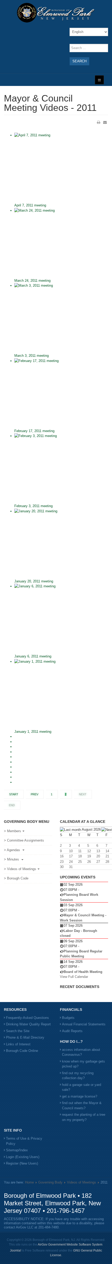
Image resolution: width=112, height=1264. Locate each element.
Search (79, 61)
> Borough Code (16, 878)
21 (107, 856)
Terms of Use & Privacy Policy (24, 1141)
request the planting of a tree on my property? (83, 1117)
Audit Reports (72, 1031)
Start (13, 794)
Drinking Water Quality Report (28, 1024)
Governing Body (50, 1182)
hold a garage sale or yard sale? (81, 1087)
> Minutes (12, 859)
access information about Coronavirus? (81, 1052)
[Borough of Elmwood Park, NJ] (56, 13)
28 (107, 862)
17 (71, 856)
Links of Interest (18, 1044)
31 (71, 867)
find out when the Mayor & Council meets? (82, 1105)
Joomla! (15, 1250)
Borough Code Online (22, 1051)
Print (99, 122)
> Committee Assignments (24, 840)
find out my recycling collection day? (78, 1075)
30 (62, 867)
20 (98, 856)
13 (98, 851)
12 (89, 851)
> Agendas (12, 850)
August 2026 (91, 829)
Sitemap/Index (17, 1150)
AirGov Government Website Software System (70, 1244)
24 (71, 862)
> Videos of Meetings (20, 869)
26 (89, 862)
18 (80, 856)
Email (105, 122)
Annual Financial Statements (83, 1024)
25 (80, 862)
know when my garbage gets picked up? (83, 1063)
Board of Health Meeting (83, 972)
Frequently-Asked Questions (27, 1018)
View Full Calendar (74, 977)
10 (71, 851)
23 (62, 862)
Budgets (68, 1018)
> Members (12, 831)
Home (29, 1182)
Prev (34, 794)
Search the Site (17, 1031)
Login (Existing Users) (22, 1157)
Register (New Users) (22, 1163)
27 (98, 862)
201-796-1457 (66, 1210)
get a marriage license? (79, 1096)
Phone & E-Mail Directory (25, 1037)
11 (80, 851)
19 (89, 856)
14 (107, 851)
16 (62, 856)
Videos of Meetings (81, 1182)
